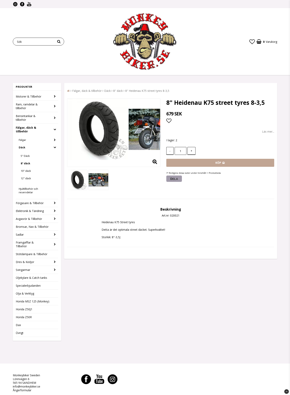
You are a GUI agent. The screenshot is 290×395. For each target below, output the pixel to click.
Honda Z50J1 (24, 309)
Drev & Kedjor (25, 262)
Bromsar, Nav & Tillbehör (32, 227)
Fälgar (22, 140)
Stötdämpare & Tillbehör (31, 254)
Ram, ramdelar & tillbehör (27, 106)
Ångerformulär (22, 390)
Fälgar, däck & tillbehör (26, 129)
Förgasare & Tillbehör (30, 203)
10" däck (26, 171)
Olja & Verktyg (25, 293)
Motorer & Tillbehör (28, 96)
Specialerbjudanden (28, 285)
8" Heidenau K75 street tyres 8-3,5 (147, 91)
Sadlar (20, 234)
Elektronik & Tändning (30, 211)
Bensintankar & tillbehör (26, 118)
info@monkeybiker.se (26, 386)
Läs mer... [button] (268, 131)
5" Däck (25, 156)
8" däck (25, 163)
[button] (252, 41)
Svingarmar (23, 270)
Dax (18, 325)
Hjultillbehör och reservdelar (28, 190)
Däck (22, 147)
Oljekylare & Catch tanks (31, 278)
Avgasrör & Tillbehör (29, 219)
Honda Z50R (24, 317)
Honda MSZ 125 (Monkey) (32, 301)
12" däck (26, 178)
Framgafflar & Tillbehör (25, 244)
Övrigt (19, 333)
